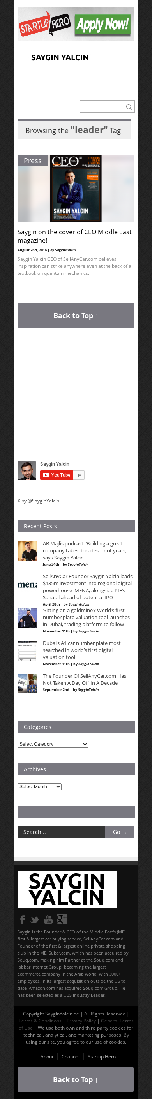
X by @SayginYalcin (38, 500)
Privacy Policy (81, 1020)
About (47, 1056)
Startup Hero (102, 1056)
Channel (71, 1056)
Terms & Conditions (40, 1020)
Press (33, 160)
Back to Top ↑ (76, 315)
